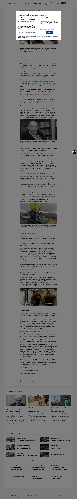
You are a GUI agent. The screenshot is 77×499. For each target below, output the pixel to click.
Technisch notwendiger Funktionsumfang (27, 32)
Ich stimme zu (49, 32)
